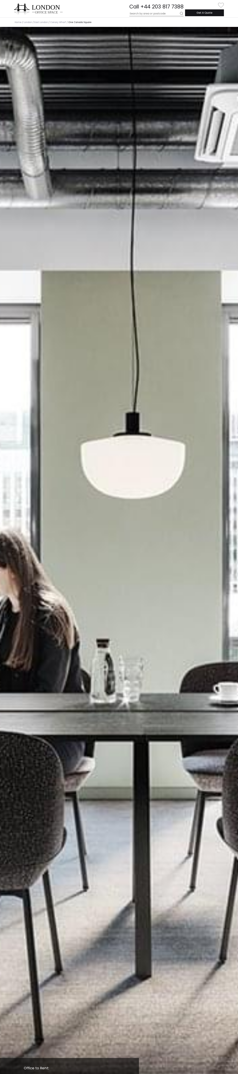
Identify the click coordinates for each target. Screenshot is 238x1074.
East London (41, 22)
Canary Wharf (58, 22)
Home (18, 22)
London (28, 22)
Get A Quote (204, 13)
